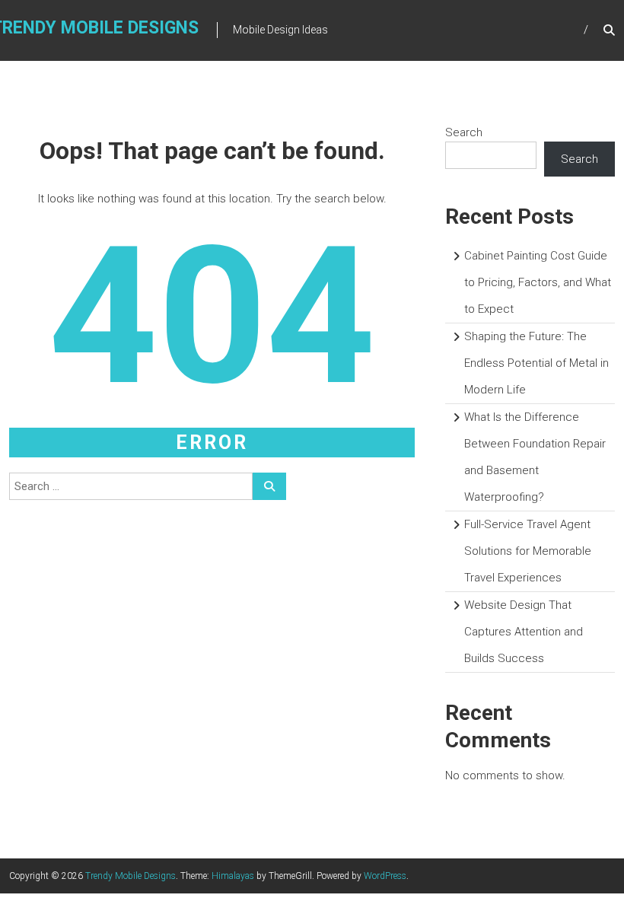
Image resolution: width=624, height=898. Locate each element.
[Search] (269, 486)
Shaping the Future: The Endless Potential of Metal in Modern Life (536, 363)
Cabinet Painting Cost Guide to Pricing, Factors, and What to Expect (537, 282)
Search (463, 132)
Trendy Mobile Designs (130, 876)
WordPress (385, 876)
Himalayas (233, 876)
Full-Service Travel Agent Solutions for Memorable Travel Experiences (527, 550)
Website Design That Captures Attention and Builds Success (523, 631)
